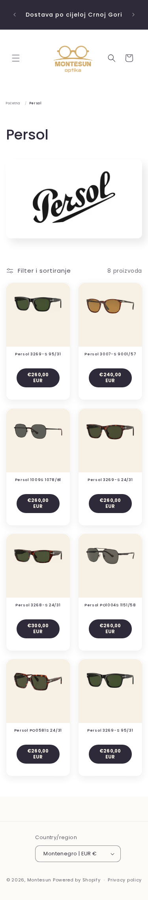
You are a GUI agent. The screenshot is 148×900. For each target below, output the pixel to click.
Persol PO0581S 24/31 (38, 730)
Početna (13, 103)
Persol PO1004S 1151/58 (110, 604)
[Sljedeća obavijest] (133, 14)
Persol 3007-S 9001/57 (110, 354)
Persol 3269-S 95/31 (38, 354)
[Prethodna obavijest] (14, 14)
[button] (15, 58)
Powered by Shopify (77, 880)
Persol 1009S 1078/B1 (38, 479)
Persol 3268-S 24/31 (38, 604)
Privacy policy (125, 880)
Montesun (39, 880)
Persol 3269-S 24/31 (110, 479)
